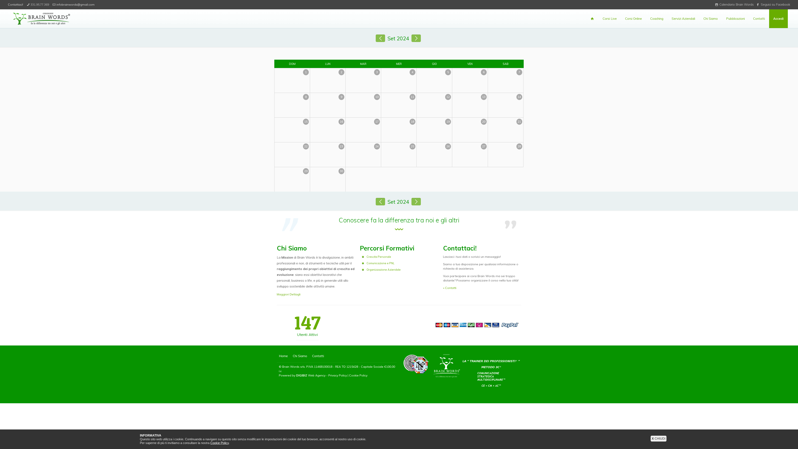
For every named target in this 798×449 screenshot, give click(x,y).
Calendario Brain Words (736, 4)
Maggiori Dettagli (288, 294)
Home (283, 356)
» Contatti (449, 288)
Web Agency (316, 375)
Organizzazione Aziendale (384, 269)
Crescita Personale (379, 256)
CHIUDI (658, 438)
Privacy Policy (337, 375)
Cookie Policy (358, 375)
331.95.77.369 (40, 4)
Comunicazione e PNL (380, 263)
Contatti (318, 356)
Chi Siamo (300, 356)
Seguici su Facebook (775, 4)
